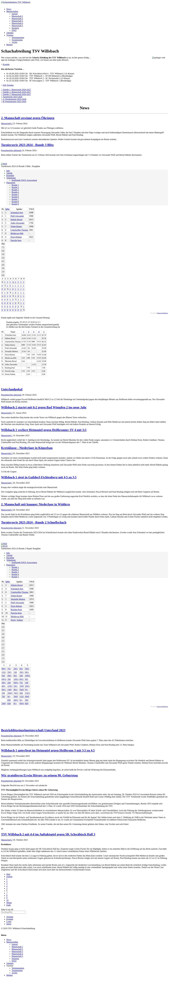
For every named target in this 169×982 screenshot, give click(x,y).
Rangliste (10, 175)
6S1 (21, 669)
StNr (7, 209)
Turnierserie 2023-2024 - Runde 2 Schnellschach (33, 522)
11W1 (9, 686)
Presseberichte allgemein (11, 150)
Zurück (9, 876)
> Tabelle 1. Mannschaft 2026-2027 (16, 90)
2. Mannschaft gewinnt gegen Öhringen (27, 118)
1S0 (15, 672)
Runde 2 (15, 187)
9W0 (22, 703)
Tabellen (9, 33)
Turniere (9, 35)
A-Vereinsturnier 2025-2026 (14, 99)
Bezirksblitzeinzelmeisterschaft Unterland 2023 (33, 730)
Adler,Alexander (17, 223)
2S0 (21, 676)
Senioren (15, 28)
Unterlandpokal (11, 389)
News (8, 9)
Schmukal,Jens (17, 212)
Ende (8, 905)
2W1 (16, 669)
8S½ (15, 690)
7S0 (3, 696)
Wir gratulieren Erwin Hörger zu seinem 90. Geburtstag (39, 775)
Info (8, 171)
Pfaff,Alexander (17, 216)
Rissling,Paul (16, 609)
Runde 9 (15, 204)
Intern (8, 924)
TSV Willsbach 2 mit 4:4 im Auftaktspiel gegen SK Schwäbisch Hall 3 (48, 834)
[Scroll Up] (2, 980)
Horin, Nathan (17, 620)
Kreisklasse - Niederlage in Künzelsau (27, 448)
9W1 (4, 690)
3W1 (22, 672)
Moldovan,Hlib (17, 233)
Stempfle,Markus (18, 599)
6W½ (4, 679)
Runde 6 (15, 197)
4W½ (16, 700)
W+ (26, 690)
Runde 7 (15, 199)
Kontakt (6, 64)
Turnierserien (17, 40)
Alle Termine (8, 85)
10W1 (27, 676)
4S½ (3, 686)
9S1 (15, 676)
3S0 (9, 679)
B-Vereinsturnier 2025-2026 (14, 101)
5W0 (22, 690)
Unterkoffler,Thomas (19, 230)
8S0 (9, 700)
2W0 (4, 703)
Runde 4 (15, 192)
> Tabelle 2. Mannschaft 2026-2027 (16, 92)
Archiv (14, 42)
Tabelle (9, 173)
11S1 (4, 672)
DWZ (14, 30)
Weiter (9, 903)
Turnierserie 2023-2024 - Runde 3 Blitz (27, 145)
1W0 (22, 686)
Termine (9, 917)
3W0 (16, 696)
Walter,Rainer (16, 226)
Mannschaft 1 (17, 16)
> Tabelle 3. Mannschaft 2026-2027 (16, 94)
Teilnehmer (11, 178)
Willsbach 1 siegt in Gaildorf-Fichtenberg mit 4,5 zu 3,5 (38, 477)
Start (8, 874)
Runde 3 (15, 190)
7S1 (9, 669)
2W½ (27, 686)
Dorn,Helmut (16, 237)
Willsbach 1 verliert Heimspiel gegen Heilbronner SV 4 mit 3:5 (43, 430)
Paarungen (10, 182)
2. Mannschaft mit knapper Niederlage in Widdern (35, 504)
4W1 (9, 676)
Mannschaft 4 (17, 23)
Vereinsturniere (18, 37)
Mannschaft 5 (17, 26)
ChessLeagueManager (162, 313)
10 (7, 900)
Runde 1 (15, 185)
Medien (9, 45)
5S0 (3, 676)
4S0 (21, 693)
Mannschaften (12, 11)
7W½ (16, 693)
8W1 (4, 669)
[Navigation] (2, 4)
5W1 (27, 669)
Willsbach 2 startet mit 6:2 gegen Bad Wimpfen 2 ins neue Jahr (44, 407)
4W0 (27, 696)
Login (8, 921)
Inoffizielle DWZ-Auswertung (24, 180)
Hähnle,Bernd (16, 219)
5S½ (15, 686)
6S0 (9, 703)
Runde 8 (15, 201)
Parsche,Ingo (16, 240)
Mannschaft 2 (17, 18)
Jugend (15, 14)
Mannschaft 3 (17, 21)
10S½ (16, 679)
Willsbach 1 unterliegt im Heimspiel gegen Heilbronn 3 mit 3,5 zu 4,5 (48, 750)
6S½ (27, 672)
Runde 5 (15, 194)
